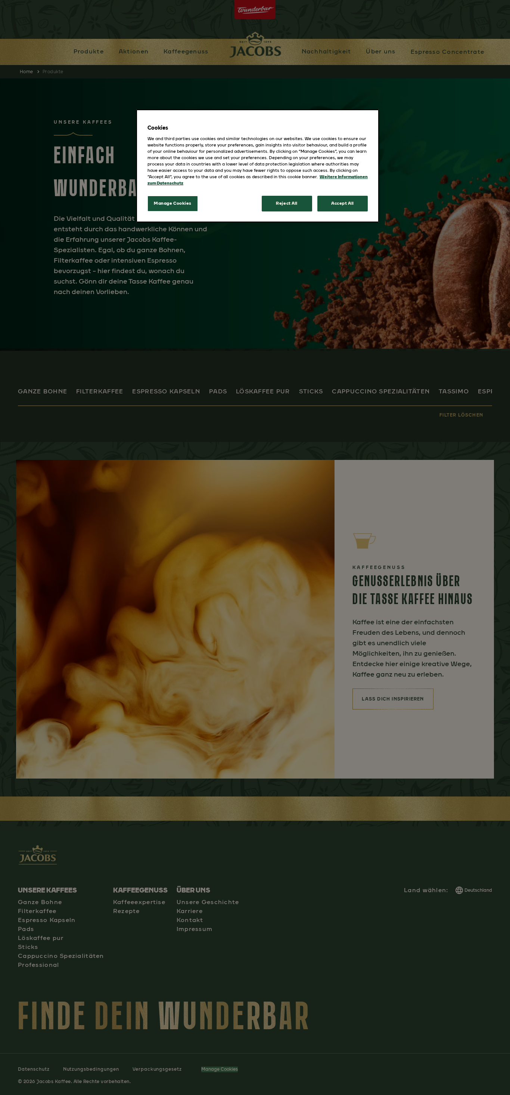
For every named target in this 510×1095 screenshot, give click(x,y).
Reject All (287, 203)
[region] (257, 165)
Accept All (342, 203)
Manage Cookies (173, 203)
